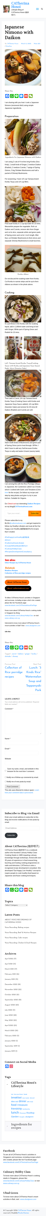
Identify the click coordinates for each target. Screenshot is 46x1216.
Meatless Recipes (11, 570)
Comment (9, 709)
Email (7, 749)
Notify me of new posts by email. (19, 782)
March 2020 (9, 1030)
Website (8, 759)
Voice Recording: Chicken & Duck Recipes (20, 943)
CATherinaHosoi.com (23, 506)
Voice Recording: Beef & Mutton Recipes (20, 932)
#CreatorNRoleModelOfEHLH (16, 546)
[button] (42, 9)
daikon (20, 654)
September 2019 (11, 1046)
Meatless (9, 46)
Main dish (37, 43)
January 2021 (10, 979)
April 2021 (9, 964)
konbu (34, 654)
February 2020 (10, 1036)
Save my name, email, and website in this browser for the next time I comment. (23, 770)
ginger (27, 654)
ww (12, 618)
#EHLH (7, 540)
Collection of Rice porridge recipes (18, 573)
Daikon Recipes (33, 504)
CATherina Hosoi (20, 5)
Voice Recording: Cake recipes (16, 938)
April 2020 (9, 1025)
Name (7, 739)
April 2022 (9, 959)
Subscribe (35, 513)
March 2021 (9, 969)
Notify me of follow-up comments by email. (23, 777)
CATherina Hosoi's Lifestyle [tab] (23, 1084)
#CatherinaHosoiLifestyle (14, 543)
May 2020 (9, 1020)
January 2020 (10, 1041)
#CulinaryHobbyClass (13, 549)
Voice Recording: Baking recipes (17, 927)
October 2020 (10, 995)
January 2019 (10, 1051)
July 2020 (8, 1010)
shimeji (15, 656)
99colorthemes (23, 1213)
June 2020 (9, 1015)
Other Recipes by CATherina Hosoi (18, 563)
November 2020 (11, 989)
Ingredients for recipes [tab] (21, 1126)
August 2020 (10, 1005)
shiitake (8, 656)
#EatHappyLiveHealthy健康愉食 (17, 537)
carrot (14, 654)
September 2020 (11, 1000)
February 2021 (10, 974)
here (6, 492)
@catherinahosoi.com (18, 523)
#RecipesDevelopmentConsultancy (18, 552)
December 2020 (11, 984)
